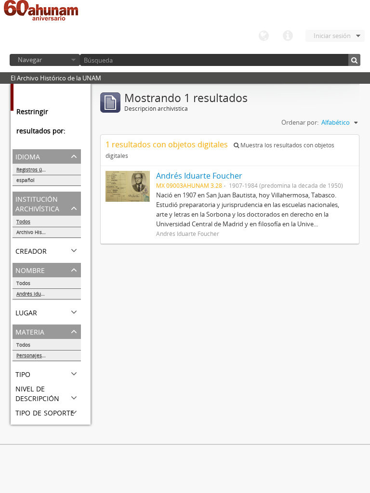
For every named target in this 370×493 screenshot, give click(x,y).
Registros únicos (35, 169)
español (25, 180)
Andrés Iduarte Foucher (43, 293)
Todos (23, 221)
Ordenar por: (299, 122)
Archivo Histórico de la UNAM (48, 232)
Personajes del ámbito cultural (48, 355)
